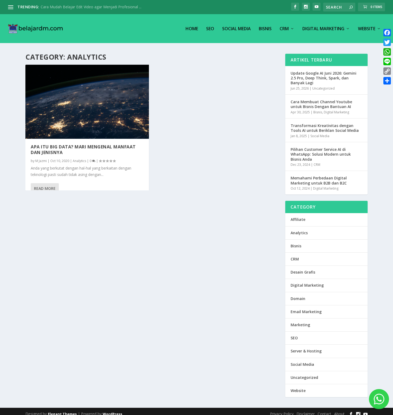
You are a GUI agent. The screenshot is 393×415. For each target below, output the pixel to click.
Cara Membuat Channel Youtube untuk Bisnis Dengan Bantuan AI (321, 104)
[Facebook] (387, 32)
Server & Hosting (306, 350)
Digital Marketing (323, 29)
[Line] (387, 61)
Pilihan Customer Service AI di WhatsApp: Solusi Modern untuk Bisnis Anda (321, 154)
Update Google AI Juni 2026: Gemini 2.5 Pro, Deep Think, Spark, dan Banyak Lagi (323, 78)
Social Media (236, 29)
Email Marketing (306, 311)
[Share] (387, 81)
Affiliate (298, 219)
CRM (284, 29)
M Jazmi (41, 161)
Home (192, 29)
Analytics (79, 161)
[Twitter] (387, 42)
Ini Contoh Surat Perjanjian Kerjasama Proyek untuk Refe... (91, 6)
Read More (45, 188)
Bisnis (265, 29)
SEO (210, 29)
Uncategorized (323, 88)
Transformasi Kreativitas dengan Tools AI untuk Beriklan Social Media (325, 128)
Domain (298, 298)
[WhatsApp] (387, 52)
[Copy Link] (387, 71)
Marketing (300, 324)
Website (366, 29)
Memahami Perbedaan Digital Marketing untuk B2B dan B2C (319, 180)
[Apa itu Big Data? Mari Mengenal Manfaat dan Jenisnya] (87, 102)
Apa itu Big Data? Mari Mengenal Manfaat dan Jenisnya (83, 149)
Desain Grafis (303, 272)
